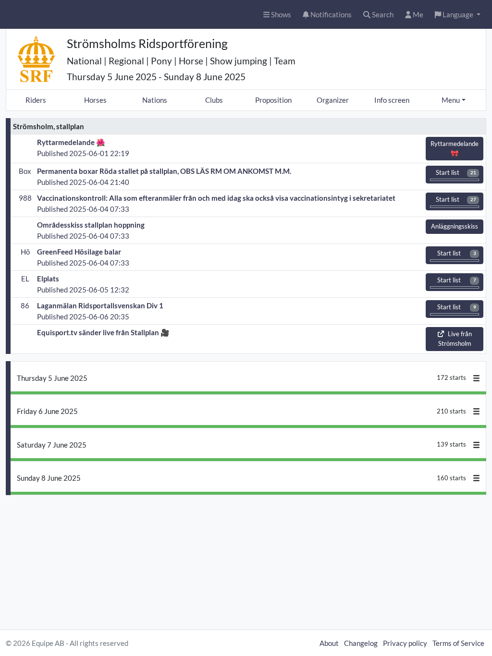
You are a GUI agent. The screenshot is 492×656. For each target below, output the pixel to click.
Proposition (273, 100)
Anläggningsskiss (454, 226)
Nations (154, 100)
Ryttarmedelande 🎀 (454, 148)
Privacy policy (405, 643)
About (329, 643)
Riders (35, 100)
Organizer (333, 100)
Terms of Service (458, 643)
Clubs (214, 100)
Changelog (361, 643)
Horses (95, 100)
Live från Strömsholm (455, 338)
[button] (457, 14)
